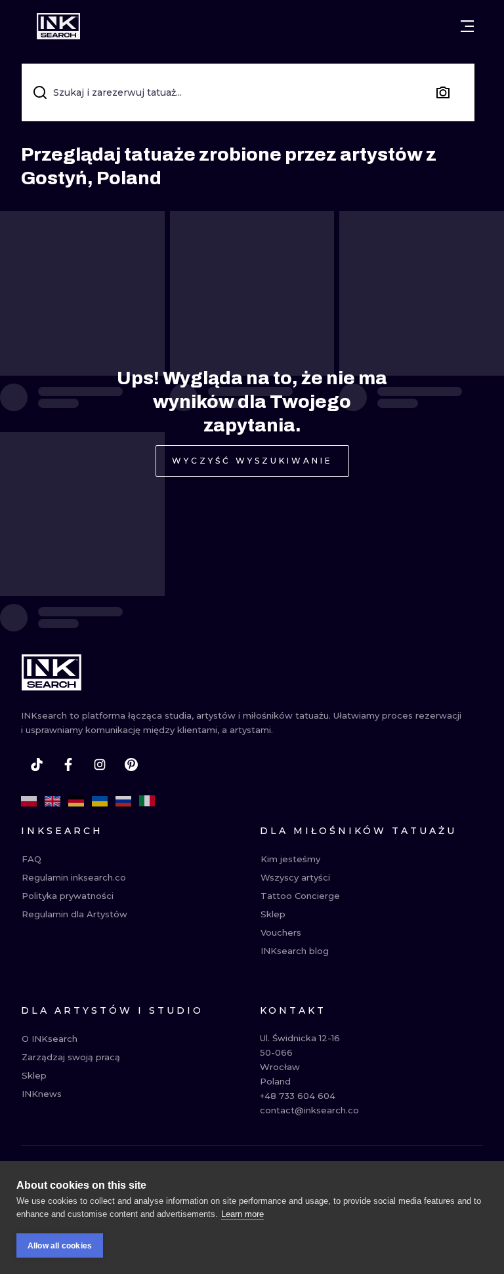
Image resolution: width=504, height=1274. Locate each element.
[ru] (123, 801)
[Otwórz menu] (467, 26)
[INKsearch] (58, 26)
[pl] (29, 801)
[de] (76, 801)
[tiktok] (36, 764)
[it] (147, 801)
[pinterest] (131, 764)
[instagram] (100, 764)
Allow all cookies (60, 1245)
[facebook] (68, 764)
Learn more (242, 1214)
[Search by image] (443, 92)
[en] (52, 801)
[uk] (100, 801)
